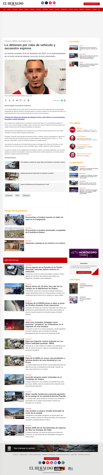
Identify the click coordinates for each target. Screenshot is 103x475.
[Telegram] (17, 100)
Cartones (45, 9)
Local (9, 9)
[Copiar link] (24, 100)
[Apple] (59, 462)
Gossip (51, 9)
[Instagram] (54, 2)
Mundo (26, 9)
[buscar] (99, 9)
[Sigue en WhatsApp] (62, 100)
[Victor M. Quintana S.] (72, 146)
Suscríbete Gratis (84, 272)
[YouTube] (50, 2)
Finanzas (32, 9)
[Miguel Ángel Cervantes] (72, 154)
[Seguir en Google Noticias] (64, 100)
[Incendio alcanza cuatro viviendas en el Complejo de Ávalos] (14, 381)
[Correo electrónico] (20, 100)
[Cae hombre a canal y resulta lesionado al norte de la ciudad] (14, 415)
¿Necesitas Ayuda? (51, 458)
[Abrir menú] (4, 9)
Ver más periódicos (91, 4)
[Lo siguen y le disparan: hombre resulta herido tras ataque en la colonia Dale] (73, 175)
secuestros (9, 195)
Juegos (94, 9)
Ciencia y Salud (73, 9)
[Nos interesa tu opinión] (51, 448)
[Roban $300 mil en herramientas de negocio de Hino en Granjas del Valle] (14, 432)
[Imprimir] (28, 100)
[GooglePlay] (63, 462)
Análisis (38, 9)
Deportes (88, 9)
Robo (17, 195)
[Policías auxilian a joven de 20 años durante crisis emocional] (73, 182)
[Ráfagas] (72, 130)
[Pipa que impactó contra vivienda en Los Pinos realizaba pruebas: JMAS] (14, 345)
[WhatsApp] (13, 100)
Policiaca (15, 9)
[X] (46, 2)
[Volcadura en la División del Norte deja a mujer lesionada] (73, 168)
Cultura (57, 9)
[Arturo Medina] (72, 138)
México (21, 9)
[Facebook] (42, 2)
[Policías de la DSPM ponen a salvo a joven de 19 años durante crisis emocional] (14, 308)
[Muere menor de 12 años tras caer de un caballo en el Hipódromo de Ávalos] (14, 290)
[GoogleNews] (55, 462)
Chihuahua (26, 195)
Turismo (81, 9)
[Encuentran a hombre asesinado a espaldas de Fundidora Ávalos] (14, 232)
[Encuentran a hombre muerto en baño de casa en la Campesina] (14, 219)
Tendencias (64, 9)
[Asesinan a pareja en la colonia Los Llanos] (14, 245)
